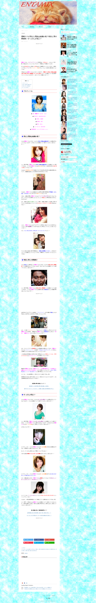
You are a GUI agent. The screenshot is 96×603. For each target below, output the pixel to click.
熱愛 (26, 550)
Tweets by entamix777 (65, 143)
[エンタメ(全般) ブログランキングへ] (66, 152)
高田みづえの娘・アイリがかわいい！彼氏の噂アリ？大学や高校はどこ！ (72, 93)
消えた (54, 549)
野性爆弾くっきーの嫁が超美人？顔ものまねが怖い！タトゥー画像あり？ (38, 587)
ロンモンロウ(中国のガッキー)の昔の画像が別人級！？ (39, 515)
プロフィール (25, 83)
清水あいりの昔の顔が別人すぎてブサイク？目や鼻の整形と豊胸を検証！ (72, 86)
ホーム (23, 26)
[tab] (23, 583)
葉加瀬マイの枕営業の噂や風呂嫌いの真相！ (39, 386)
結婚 (33, 550)
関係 (35, 550)
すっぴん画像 (28, 549)
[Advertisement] (39, 53)
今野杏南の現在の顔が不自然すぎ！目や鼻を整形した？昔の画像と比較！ (72, 129)
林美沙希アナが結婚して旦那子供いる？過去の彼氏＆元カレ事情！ (72, 38)
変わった (33, 549)
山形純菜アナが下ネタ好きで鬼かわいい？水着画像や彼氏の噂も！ (72, 105)
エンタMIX (48, 598)
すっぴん (23, 549)
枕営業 (52, 549)
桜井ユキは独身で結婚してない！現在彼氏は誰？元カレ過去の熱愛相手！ (72, 46)
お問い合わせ (41, 26)
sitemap (50, 26)
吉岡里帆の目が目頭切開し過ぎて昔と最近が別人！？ (39, 512)
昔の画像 (42, 549)
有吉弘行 (47, 549)
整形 (39, 549)
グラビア (23, 547)
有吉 (45, 549)
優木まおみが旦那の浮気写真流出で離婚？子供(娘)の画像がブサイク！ (72, 99)
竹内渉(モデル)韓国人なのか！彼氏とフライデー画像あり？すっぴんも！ (38, 588)
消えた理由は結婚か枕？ (27, 84)
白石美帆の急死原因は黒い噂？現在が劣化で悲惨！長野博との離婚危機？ (72, 80)
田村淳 (31, 550)
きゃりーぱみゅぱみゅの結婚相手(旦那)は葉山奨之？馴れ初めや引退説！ (72, 62)
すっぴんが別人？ (25, 87)
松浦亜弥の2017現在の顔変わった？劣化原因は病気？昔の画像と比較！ (72, 111)
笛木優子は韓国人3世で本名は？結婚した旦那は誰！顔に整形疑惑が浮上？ (72, 117)
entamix (26, 553)
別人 (31, 549)
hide (28, 80)
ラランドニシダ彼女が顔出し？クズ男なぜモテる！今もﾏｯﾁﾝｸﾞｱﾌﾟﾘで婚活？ (72, 54)
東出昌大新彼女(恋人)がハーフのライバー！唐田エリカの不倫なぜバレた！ (72, 71)
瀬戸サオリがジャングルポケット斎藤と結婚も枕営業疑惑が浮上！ (39, 388)
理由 (28, 550)
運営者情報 (32, 26)
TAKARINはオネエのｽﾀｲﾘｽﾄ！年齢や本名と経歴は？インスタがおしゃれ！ (72, 135)
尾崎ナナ (37, 549)
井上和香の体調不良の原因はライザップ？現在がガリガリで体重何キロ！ (72, 123)
